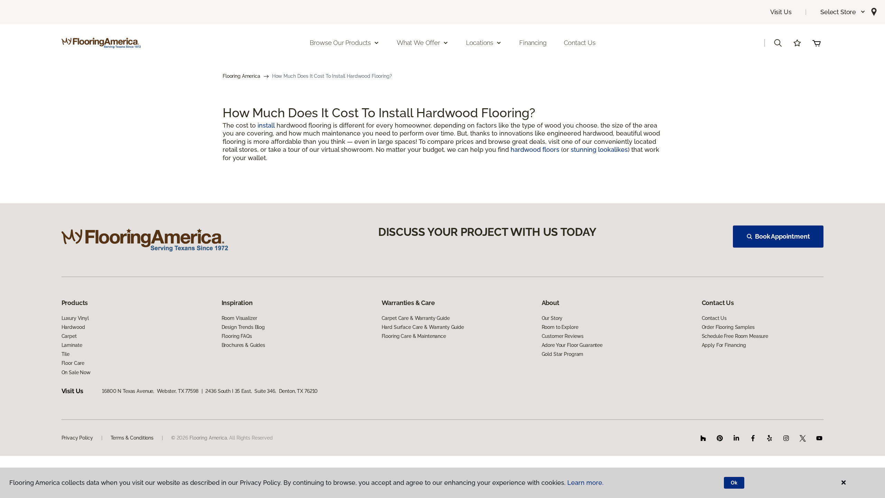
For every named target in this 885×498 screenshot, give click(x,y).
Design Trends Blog (243, 327)
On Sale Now (76, 372)
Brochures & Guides (243, 345)
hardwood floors (535, 149)
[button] (843, 12)
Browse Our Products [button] (340, 42)
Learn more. (585, 482)
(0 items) (816, 43)
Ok (734, 483)
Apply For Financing (724, 345)
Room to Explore (560, 327)
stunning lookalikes (599, 149)
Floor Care (73, 363)
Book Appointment (782, 236)
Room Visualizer (239, 318)
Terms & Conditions (132, 438)
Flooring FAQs (237, 336)
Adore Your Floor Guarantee (572, 345)
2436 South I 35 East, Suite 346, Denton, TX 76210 (261, 391)
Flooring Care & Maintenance (414, 336)
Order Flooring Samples (728, 327)
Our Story (552, 318)
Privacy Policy (77, 438)
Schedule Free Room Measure (735, 336)
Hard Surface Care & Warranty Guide (423, 327)
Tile (65, 354)
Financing (532, 42)
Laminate (72, 345)
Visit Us (781, 12)
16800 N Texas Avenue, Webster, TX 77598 (150, 391)
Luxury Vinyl (75, 318)
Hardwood (73, 327)
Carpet (69, 336)
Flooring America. (208, 438)
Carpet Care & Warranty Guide (416, 318)
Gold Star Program (563, 354)
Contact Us (579, 42)
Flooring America (241, 76)
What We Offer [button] (418, 42)
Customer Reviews (563, 336)
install (266, 125)
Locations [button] (479, 42)
